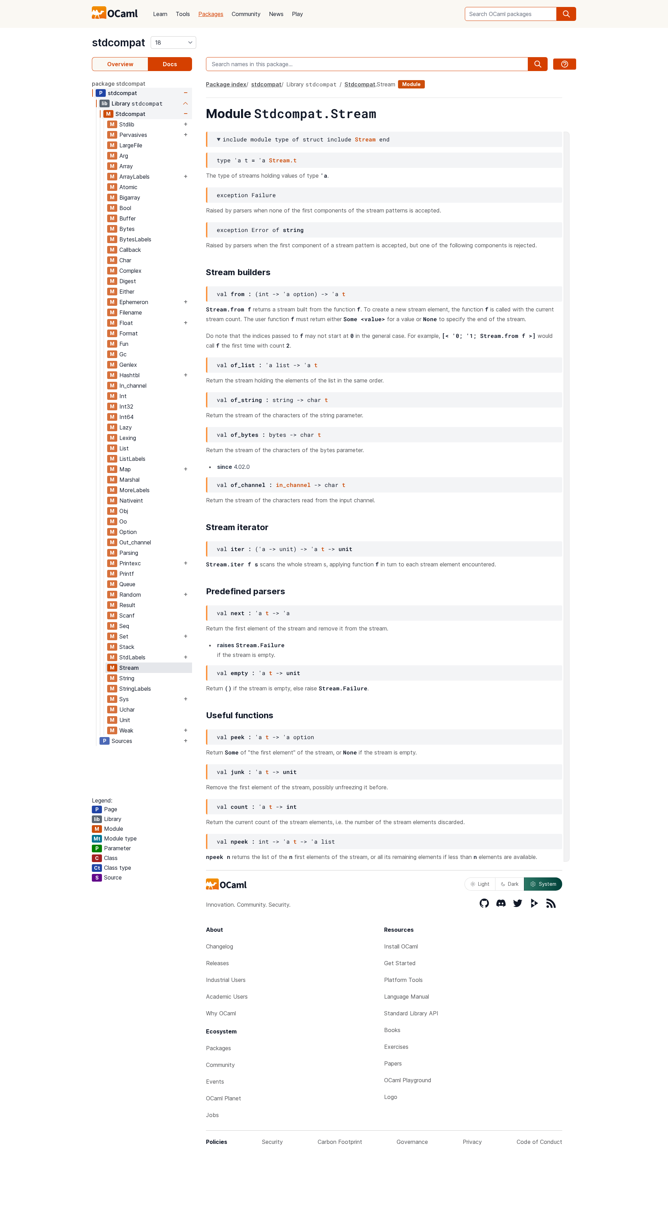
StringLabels (135, 688)
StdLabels (132, 657)
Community (246, 13)
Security (272, 1141)
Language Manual (406, 996)
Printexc (130, 563)
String (126, 678)
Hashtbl (129, 375)
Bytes (127, 228)
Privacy (472, 1141)
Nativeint (131, 500)
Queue (127, 584)
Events (215, 1081)
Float (126, 322)
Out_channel (135, 542)
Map (125, 469)
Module (411, 84)
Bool (125, 207)
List (124, 448)
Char (125, 260)
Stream (129, 667)
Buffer (127, 218)
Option (128, 531)
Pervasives (133, 134)
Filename (130, 312)
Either (126, 291)
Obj (123, 511)
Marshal (129, 479)
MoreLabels (134, 490)
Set (123, 636)
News (276, 13)
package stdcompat (118, 83)
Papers (393, 1063)
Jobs (212, 1114)
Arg (123, 155)
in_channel (293, 484)
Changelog (219, 946)
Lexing (127, 437)
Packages (210, 13)
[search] (566, 14)
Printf (126, 573)
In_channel (132, 385)
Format (128, 333)
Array (126, 166)
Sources (122, 740)
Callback (130, 249)
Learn (160, 13)
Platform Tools (403, 979)
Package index (226, 84)
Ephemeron (133, 302)
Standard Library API (411, 1013)
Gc (123, 354)
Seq (124, 625)
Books (392, 1030)
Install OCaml (401, 946)
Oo (123, 521)
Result (127, 605)
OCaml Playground (407, 1080)
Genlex (128, 364)
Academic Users (227, 996)
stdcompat (118, 42)
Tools (183, 13)
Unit (124, 719)
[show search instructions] (564, 64)
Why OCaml (221, 1013)
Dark (513, 884)
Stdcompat (130, 113)
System (547, 884)
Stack (126, 646)
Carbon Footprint (340, 1141)
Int (123, 396)
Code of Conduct (539, 1141)
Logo (390, 1096)
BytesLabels (135, 239)
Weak (126, 730)
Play (297, 13)
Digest (127, 281)
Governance (412, 1141)
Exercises (396, 1046)
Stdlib (126, 124)
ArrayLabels (134, 176)
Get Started (400, 963)
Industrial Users (226, 979)
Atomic (128, 187)
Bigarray (129, 197)
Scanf (127, 615)
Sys (124, 699)
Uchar (127, 709)
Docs (170, 64)
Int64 (126, 416)
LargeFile (130, 145)
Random (130, 594)
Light (484, 884)
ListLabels (132, 458)
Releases (217, 963)
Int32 (126, 406)
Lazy (125, 427)
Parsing (128, 552)
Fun (123, 343)
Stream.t (283, 160)
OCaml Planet (223, 1098)
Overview (120, 64)
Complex (130, 270)
